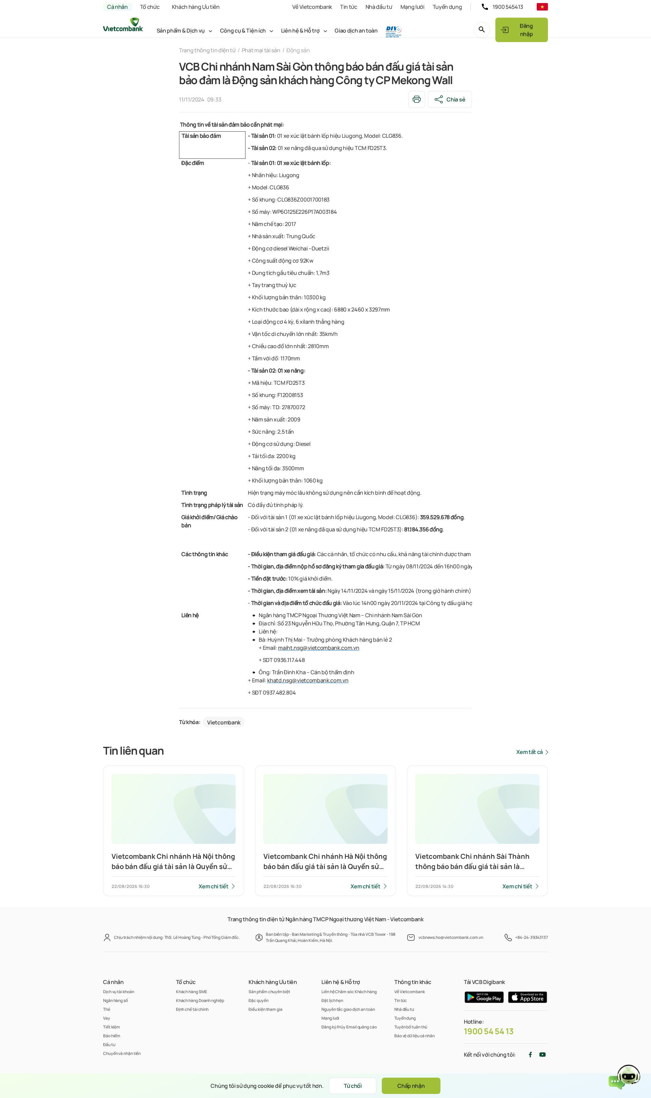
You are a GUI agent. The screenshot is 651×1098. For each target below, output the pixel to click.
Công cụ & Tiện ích (243, 30)
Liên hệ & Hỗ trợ (300, 30)
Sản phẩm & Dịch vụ (181, 30)
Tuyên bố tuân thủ (410, 1027)
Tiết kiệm (111, 1027)
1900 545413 (508, 7)
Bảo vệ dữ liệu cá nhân (414, 1036)
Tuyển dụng (447, 7)
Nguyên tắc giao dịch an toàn (348, 1009)
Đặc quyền (258, 1000)
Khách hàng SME (191, 992)
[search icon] (482, 30)
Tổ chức (150, 7)
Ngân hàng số (115, 1000)
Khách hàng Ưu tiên (196, 7)
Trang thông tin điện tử (207, 50)
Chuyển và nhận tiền (122, 1053)
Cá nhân (117, 7)
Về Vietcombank (312, 7)
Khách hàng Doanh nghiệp (200, 1000)
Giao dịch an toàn (356, 30)
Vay (106, 1018)
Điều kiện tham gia (265, 1009)
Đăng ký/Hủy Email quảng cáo (349, 1027)
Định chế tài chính (192, 1009)
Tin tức (348, 7)
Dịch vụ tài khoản (118, 992)
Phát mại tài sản (261, 50)
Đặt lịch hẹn (332, 1000)
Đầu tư (109, 1044)
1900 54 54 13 (489, 1031)
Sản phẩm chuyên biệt (269, 992)
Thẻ (106, 1009)
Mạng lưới (412, 7)
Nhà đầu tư (379, 7)
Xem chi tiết (213, 886)
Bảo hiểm (111, 1036)
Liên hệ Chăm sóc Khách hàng (349, 992)
